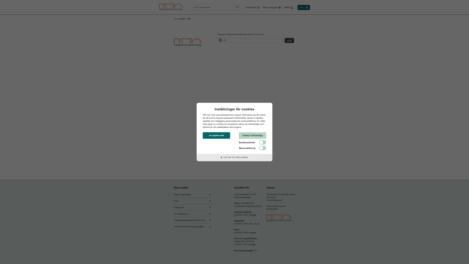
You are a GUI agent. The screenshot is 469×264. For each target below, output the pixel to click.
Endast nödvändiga (252, 135)
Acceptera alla (216, 135)
